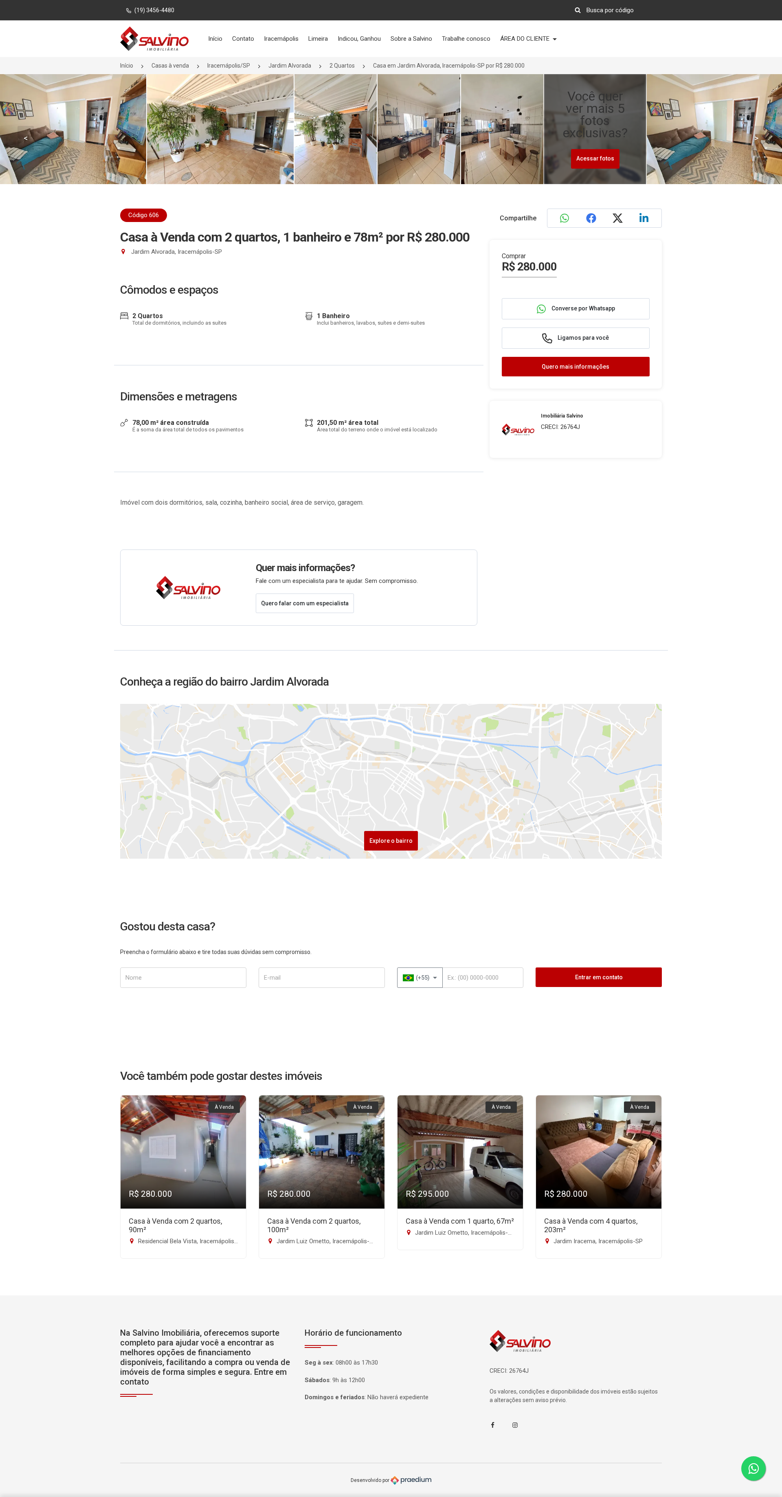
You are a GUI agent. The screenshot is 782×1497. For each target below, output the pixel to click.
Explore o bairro (391, 841)
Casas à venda (170, 65)
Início (215, 38)
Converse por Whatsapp (582, 308)
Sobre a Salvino (411, 38)
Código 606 (143, 215)
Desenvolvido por (371, 1480)
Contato (243, 38)
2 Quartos (342, 65)
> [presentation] (756, 138)
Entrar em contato (599, 977)
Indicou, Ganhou (359, 38)
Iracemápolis (281, 38)
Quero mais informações (575, 366)
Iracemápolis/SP (228, 65)
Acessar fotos (595, 158)
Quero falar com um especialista (305, 603)
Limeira (318, 38)
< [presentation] (26, 138)
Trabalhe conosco (466, 38)
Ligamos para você (582, 337)
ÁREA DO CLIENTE (525, 38)
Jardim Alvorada (289, 65)
